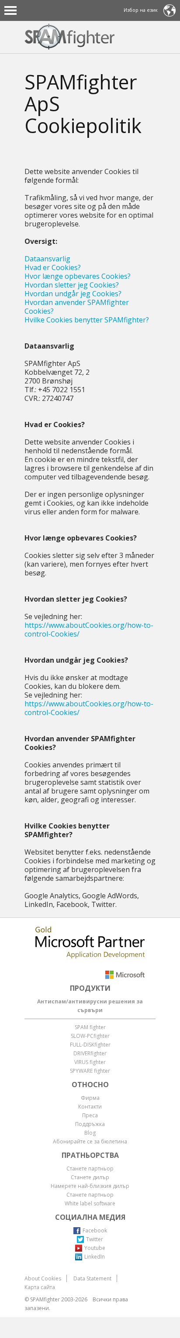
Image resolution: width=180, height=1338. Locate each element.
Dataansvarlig (47, 258)
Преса (90, 1115)
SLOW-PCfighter (90, 1036)
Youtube (94, 1248)
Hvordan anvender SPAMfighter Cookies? (76, 307)
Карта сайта (39, 1287)
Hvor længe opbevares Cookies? (77, 276)
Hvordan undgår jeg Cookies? (72, 293)
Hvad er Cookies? (52, 267)
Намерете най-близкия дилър (90, 1186)
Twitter (94, 1239)
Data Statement (92, 1278)
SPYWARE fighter (90, 1071)
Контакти (90, 1106)
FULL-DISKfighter (90, 1044)
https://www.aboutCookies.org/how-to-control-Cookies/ (88, 629)
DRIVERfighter (90, 1053)
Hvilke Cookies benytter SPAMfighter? (86, 320)
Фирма (90, 1098)
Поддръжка (90, 1124)
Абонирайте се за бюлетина (90, 1141)
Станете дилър (90, 1177)
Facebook (95, 1230)
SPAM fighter (90, 1027)
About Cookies (42, 1278)
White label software (90, 1203)
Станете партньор (90, 1168)
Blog (90, 1132)
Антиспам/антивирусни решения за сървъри (90, 1006)
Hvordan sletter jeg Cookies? (71, 285)
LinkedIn (94, 1256)
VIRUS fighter (90, 1062)
